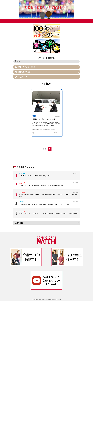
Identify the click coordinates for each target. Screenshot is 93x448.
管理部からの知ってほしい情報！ (44, 119)
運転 (34, 129)
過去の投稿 (19, 223)
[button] (46, 9)
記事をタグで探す (24, 72)
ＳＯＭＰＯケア (46, 129)
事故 (38, 129)
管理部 (53, 129)
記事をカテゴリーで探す (26, 67)
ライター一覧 (22, 77)
